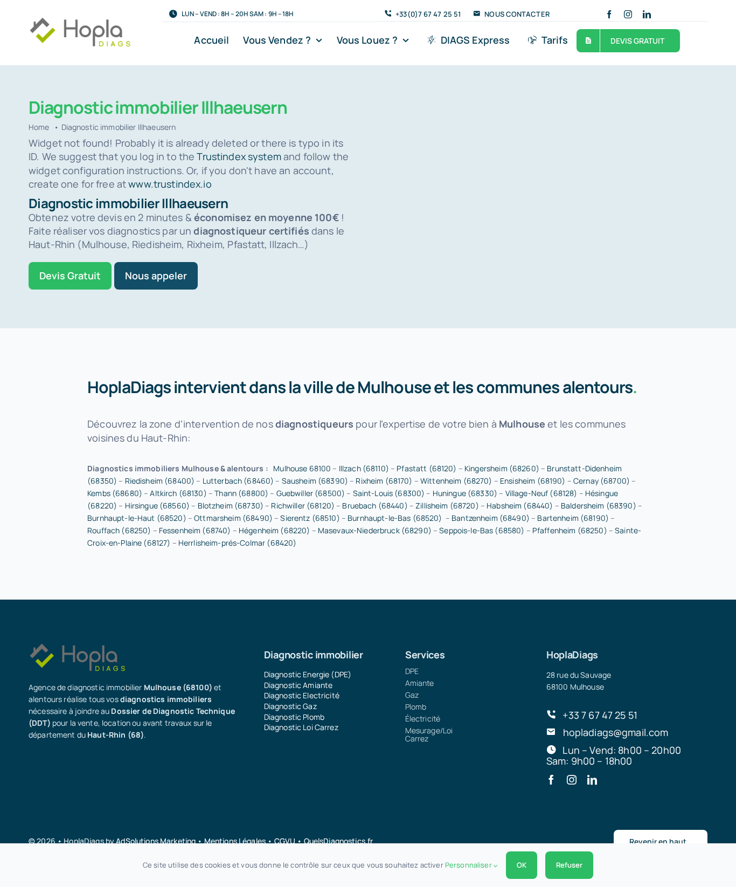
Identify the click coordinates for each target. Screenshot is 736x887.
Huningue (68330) (465, 493)
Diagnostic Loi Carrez (301, 727)
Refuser (569, 865)
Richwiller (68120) (303, 505)
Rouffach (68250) (119, 530)
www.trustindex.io (169, 183)
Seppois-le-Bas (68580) (481, 530)
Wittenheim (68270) (456, 481)
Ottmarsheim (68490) (233, 518)
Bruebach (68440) (374, 505)
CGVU (285, 841)
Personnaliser (469, 865)
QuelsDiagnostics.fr (338, 841)
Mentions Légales (235, 841)
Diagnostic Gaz (290, 706)
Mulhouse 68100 (302, 468)
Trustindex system (239, 156)
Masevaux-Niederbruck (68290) (375, 530)
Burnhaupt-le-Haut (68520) (136, 518)
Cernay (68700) (601, 481)
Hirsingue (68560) (157, 505)
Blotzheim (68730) (230, 505)
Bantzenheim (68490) (491, 518)
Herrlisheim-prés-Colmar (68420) (237, 543)
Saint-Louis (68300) (389, 493)
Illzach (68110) (364, 468)
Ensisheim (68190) (532, 481)
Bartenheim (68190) (573, 518)
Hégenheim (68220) (274, 530)
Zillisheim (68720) (447, 505)
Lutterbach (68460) (238, 481)
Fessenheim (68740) (195, 530)
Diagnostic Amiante (298, 685)
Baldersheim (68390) (598, 505)
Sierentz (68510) (309, 518)
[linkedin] (647, 14)
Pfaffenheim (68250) (569, 530)
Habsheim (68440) (520, 505)
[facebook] (609, 14)
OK (521, 865)
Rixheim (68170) (384, 481)
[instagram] (628, 14)
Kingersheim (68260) (501, 468)
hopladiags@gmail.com (616, 732)
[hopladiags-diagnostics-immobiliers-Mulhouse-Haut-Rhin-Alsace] (80, 21)
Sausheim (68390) (315, 481)
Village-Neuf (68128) (541, 493)
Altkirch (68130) (178, 493)
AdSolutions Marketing (156, 841)
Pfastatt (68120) (426, 468)
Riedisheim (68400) (160, 481)
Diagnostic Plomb (294, 717)
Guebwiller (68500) (310, 493)
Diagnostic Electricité (301, 695)
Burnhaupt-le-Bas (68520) (395, 518)
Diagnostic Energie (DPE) (307, 674)
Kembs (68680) (114, 493)
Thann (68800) (241, 493)
